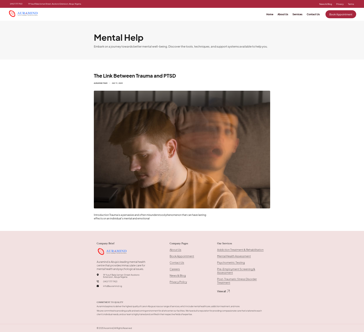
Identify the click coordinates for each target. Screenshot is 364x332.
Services (297, 14)
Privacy (340, 4)
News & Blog (325, 4)
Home (269, 14)
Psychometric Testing (231, 262)
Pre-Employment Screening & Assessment (236, 270)
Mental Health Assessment (234, 256)
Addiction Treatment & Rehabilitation (240, 249)
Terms (351, 4)
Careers (175, 269)
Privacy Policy (178, 281)
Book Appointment (182, 256)
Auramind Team (100, 83)
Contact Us (313, 14)
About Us (283, 14)
